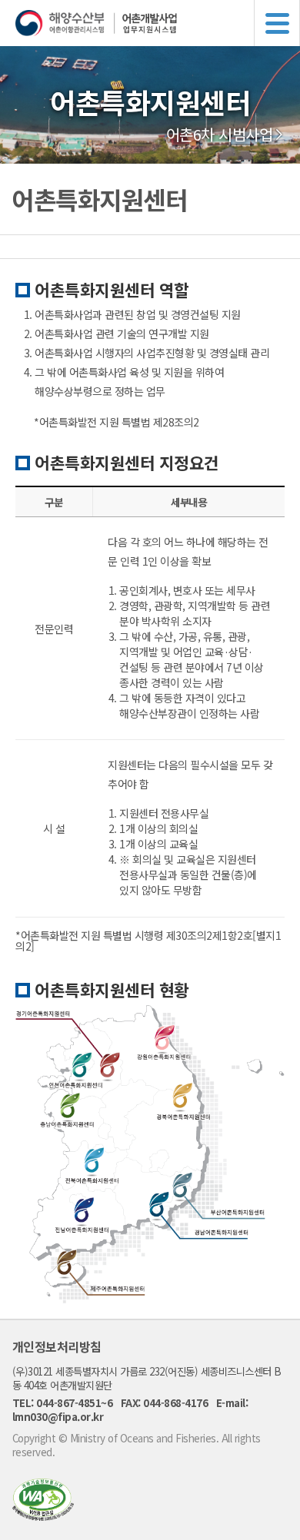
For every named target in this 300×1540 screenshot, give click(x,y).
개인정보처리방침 (57, 1346)
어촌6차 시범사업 (219, 134)
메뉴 (277, 23)
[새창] (43, 1516)
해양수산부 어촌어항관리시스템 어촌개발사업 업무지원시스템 (157, 23)
